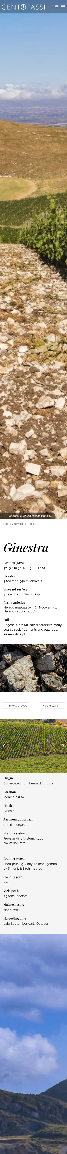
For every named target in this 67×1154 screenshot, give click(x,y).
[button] (4, 746)
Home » (6, 523)
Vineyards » (19, 523)
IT (52, 6)
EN (57, 6)
